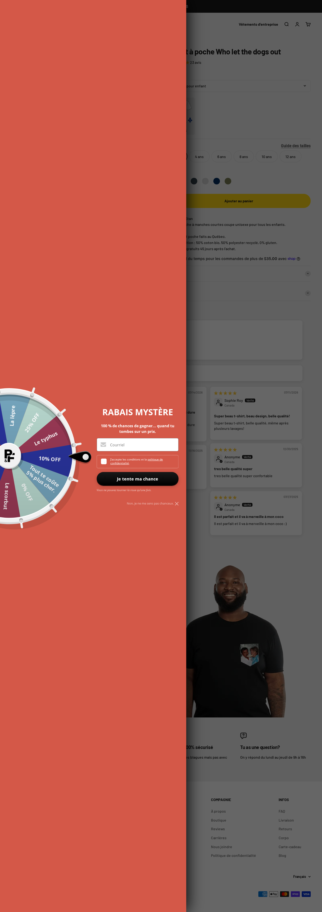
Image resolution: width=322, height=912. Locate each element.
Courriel (117, 445)
